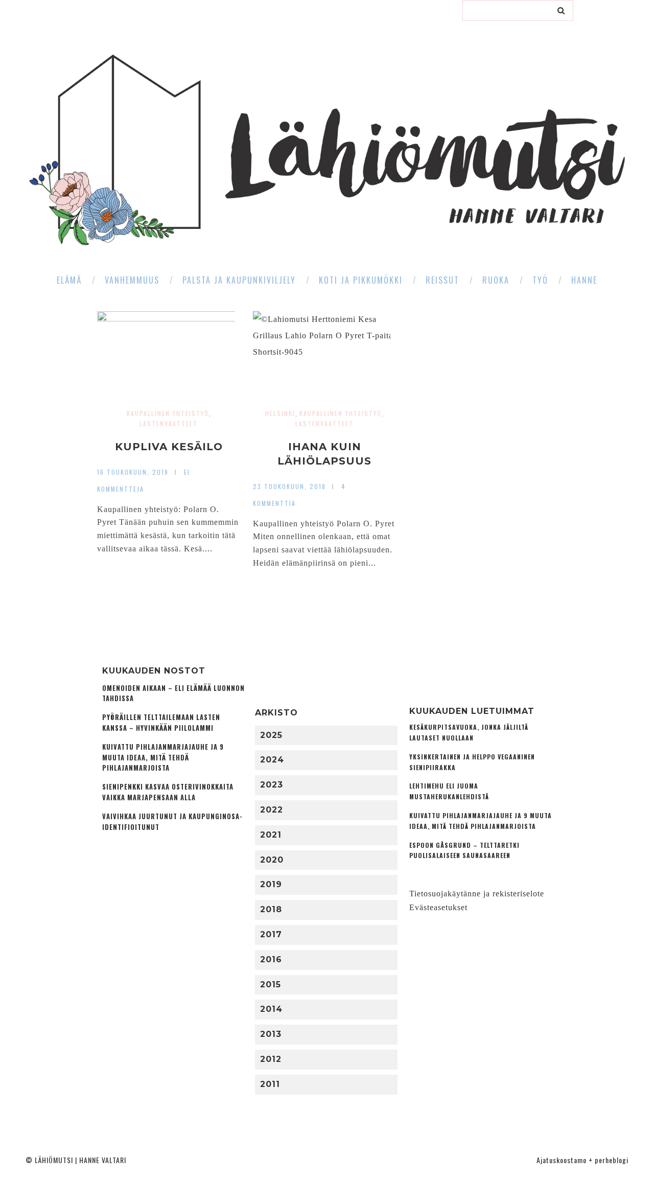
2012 (271, 1059)
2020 (272, 860)
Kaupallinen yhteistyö (168, 413)
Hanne (584, 280)
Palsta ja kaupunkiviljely (239, 280)
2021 (271, 835)
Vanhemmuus (132, 280)
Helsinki (280, 413)
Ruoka (495, 280)
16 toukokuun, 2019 (133, 472)
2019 (271, 884)
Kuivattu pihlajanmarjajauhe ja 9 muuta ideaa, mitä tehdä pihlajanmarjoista (163, 757)
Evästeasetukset (438, 907)
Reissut (442, 280)
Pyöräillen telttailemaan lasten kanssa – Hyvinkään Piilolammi (161, 722)
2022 (271, 810)
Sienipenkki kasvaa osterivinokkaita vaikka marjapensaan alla (167, 792)
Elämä (69, 280)
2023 (271, 785)
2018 (271, 909)
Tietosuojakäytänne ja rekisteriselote (476, 893)
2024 (272, 760)
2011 (270, 1084)
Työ (540, 280)
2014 (271, 1009)
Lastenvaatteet (168, 423)
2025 (271, 735)
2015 (270, 984)
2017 (271, 934)
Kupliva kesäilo (169, 447)
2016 (271, 959)
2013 (271, 1034)
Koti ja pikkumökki (361, 280)
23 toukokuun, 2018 (289, 486)
